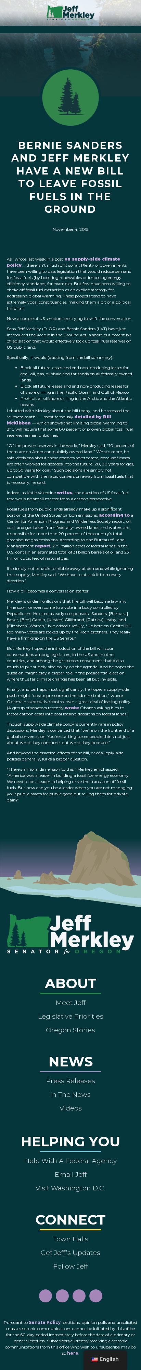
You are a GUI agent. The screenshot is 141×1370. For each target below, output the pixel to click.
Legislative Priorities (70, 1016)
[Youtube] (79, 1295)
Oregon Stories (70, 1029)
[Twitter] (95, 1295)
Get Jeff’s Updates (70, 1252)
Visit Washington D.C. (70, 1188)
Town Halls (70, 1238)
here (72, 1353)
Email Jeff (71, 1174)
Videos (71, 1108)
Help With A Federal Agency (70, 1160)
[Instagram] (62, 1295)
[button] (71, 28)
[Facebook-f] (45, 1295)
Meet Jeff (71, 1002)
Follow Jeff (70, 1266)
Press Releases (70, 1080)
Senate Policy (45, 1322)
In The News (70, 1094)
